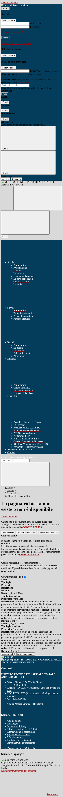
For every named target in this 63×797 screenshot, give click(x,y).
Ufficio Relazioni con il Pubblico (23, 729)
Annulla (5, 179)
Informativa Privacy (16, 726)
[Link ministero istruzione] (14, 5)
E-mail (33, 71)
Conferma (16, 179)
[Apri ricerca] (37, 198)
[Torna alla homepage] (31, 183)
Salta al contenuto (9, 2)
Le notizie (12, 493)
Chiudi (5, 102)
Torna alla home (9, 516)
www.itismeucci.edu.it (12, 577)
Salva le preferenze (24, 654)
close (4, 236)
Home (10, 487)
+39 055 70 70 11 (20, 685)
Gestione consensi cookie (19, 740)
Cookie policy (14, 721)
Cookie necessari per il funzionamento (20, 562)
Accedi (5, 8)
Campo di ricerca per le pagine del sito (19, 457)
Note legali (12, 723)
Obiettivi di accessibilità (18, 734)
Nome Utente (36, 23)
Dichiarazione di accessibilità (21, 731)
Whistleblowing (15, 737)
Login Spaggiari (24, 82)
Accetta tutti (48, 533)
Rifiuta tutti (26, 533)
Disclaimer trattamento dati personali (18, 771)
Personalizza (8, 533)
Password (34, 26)
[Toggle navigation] (25, 222)
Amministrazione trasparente (21, 742)
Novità (10, 490)
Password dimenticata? (12, 32)
